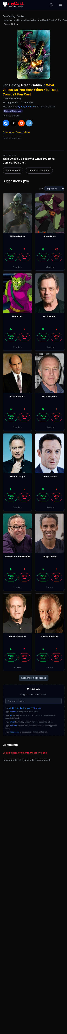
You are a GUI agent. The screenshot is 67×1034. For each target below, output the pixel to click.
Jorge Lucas (50, 556)
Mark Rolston (49, 396)
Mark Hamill (49, 316)
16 (43, 329)
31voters (17, 347)
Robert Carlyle (17, 476)
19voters (50, 347)
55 (43, 249)
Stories (20, 16)
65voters (50, 267)
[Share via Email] (29, 123)
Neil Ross (17, 316)
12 (43, 489)
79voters (17, 267)
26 (11, 329)
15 (11, 409)
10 (56, 249)
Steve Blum (49, 236)
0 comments (27, 102)
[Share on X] (13, 123)
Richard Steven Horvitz (17, 556)
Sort (41, 188)
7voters (49, 587)
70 (11, 249)
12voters (17, 587)
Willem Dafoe (17, 236)
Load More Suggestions (33, 677)
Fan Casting (9, 16)
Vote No (24, 257)
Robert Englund (49, 636)
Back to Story (13, 170)
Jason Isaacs (49, 476)
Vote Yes (11, 257)
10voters (17, 507)
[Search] (51, 5)
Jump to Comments (39, 170)
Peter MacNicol (17, 636)
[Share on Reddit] (21, 123)
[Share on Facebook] (6, 123)
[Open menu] (60, 5)
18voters (50, 507)
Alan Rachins (17, 396)
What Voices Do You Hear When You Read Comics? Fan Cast (30, 89)
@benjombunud (26, 106)
